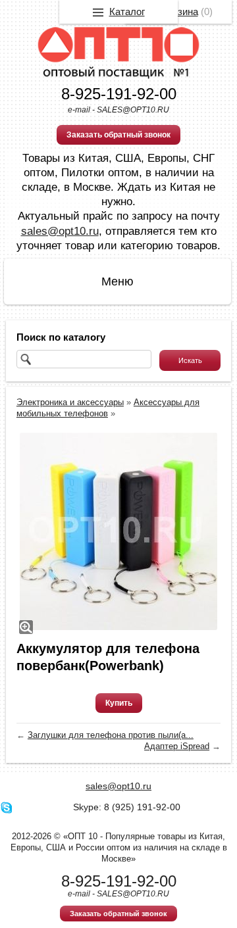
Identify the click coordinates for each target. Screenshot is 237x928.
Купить (118, 703)
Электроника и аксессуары (70, 402)
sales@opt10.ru (60, 231)
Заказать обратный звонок (118, 134)
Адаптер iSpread (176, 746)
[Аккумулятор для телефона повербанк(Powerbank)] (118, 531)
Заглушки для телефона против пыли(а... (111, 735)
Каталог (127, 11)
